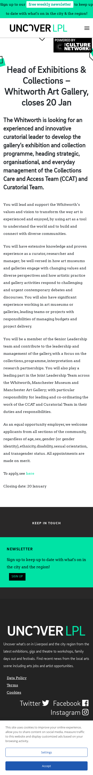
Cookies (14, 692)
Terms (12, 685)
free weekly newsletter (50, 4)
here (30, 473)
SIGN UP (17, 576)
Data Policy (17, 678)
